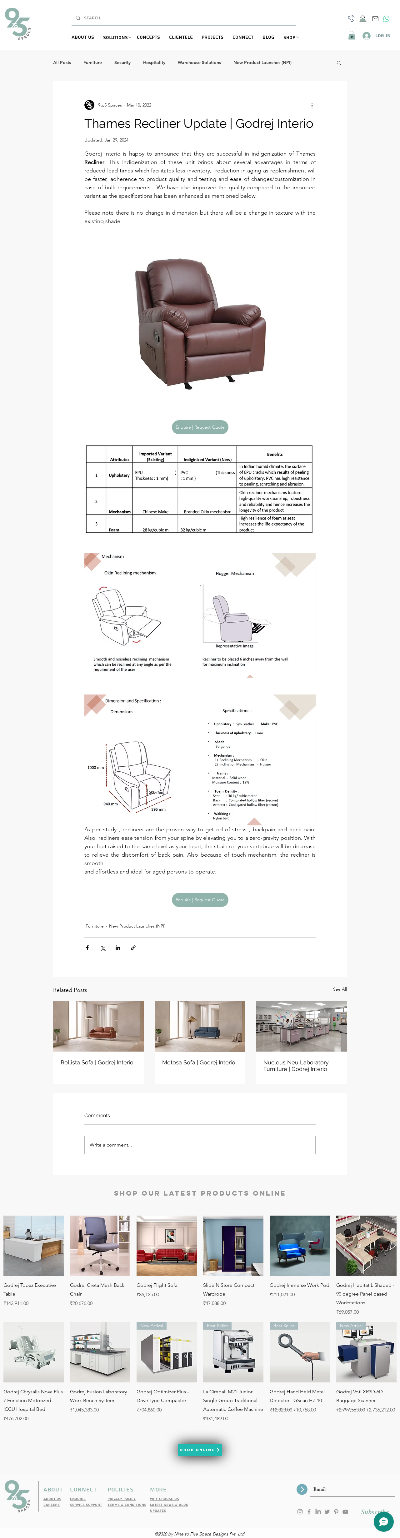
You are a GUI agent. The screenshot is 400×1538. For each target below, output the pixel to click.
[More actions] (312, 105)
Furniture (92, 62)
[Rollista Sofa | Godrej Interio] (98, 1026)
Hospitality (154, 62)
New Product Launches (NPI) (262, 62)
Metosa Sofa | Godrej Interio (198, 1062)
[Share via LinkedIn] (118, 948)
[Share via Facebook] (87, 948)
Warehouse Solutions (199, 62)
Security (122, 62)
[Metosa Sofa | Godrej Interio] (200, 1026)
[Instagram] (300, 1511)
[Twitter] (327, 1511)
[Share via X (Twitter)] (103, 948)
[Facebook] (309, 1511)
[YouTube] (345, 1511)
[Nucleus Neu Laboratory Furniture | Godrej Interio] (301, 1026)
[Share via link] (133, 948)
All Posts (62, 62)
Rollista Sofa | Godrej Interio (97, 1062)
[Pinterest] (336, 1511)
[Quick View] (33, 1246)
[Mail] (375, 19)
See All (340, 989)
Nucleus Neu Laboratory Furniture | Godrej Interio (296, 1065)
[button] (120, 38)
